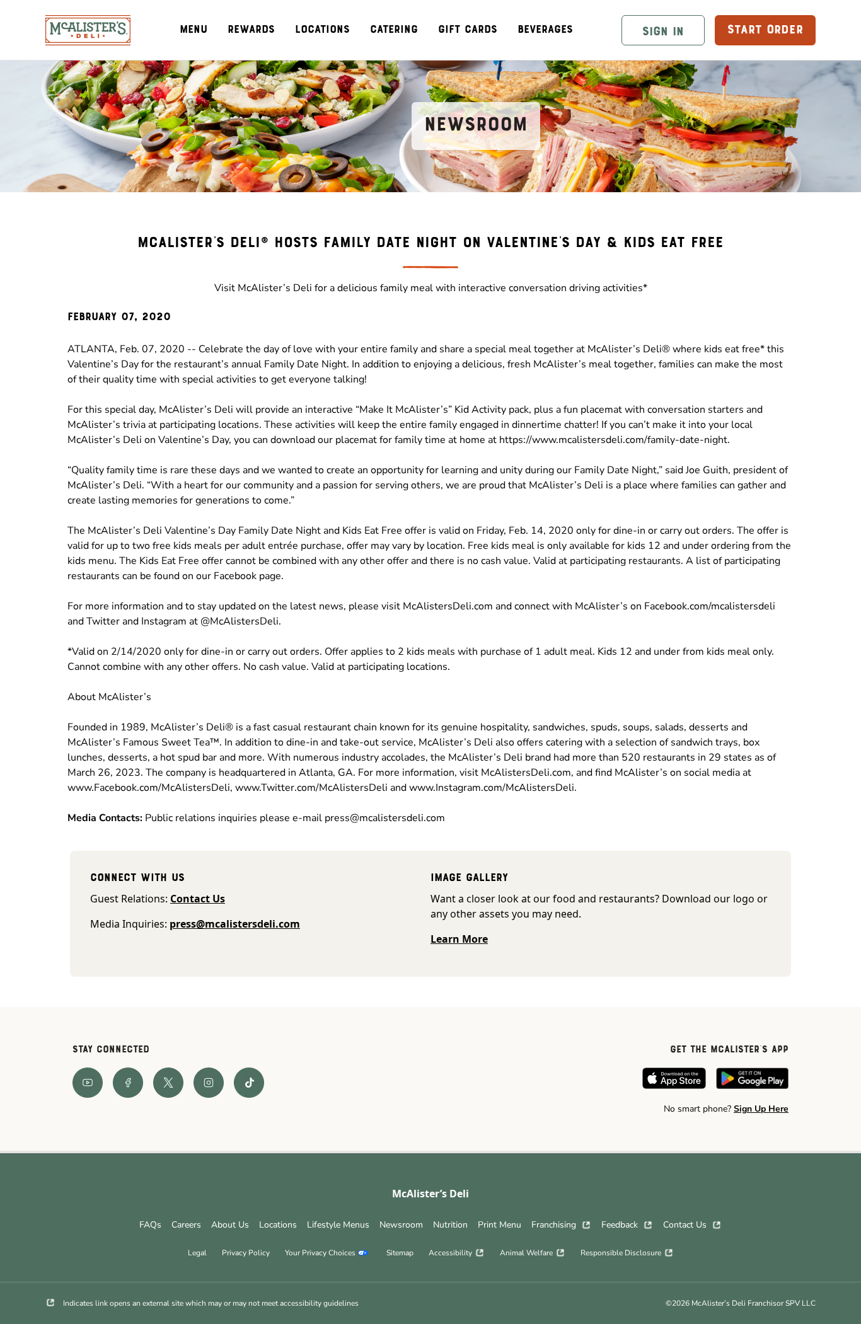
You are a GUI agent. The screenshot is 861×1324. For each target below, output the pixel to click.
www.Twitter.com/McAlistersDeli (311, 788)
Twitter (104, 621)
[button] (663, 30)
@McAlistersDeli (239, 621)
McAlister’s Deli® (628, 349)
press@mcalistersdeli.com (385, 818)
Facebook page (247, 576)
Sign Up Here (761, 1109)
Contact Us (197, 899)
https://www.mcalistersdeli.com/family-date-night (613, 440)
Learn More (459, 939)
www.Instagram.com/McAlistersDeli (491, 788)
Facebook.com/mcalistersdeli (709, 606)
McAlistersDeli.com (448, 606)
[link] (87, 30)
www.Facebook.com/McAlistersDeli (148, 788)
